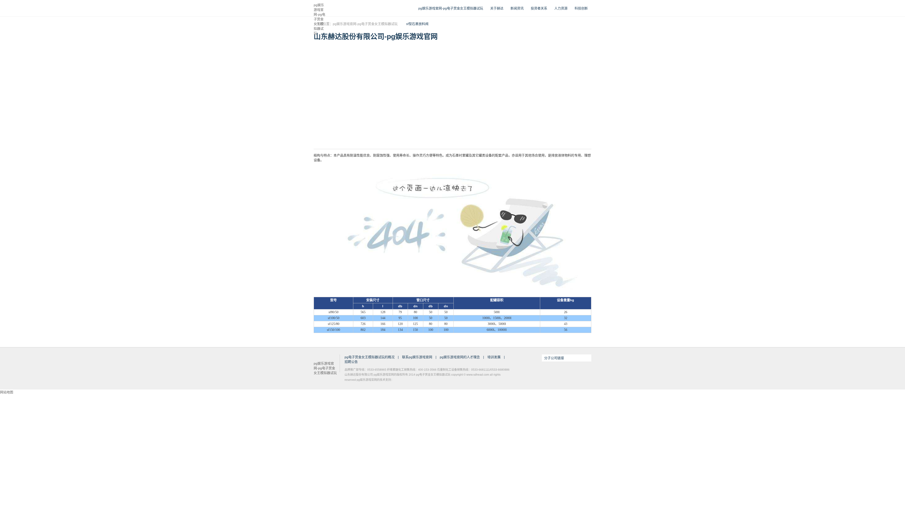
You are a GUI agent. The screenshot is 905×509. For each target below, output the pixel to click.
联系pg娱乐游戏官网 (417, 357)
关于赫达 (496, 8)
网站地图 (6, 392)
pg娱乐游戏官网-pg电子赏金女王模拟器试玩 (319, 8)
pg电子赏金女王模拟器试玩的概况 (370, 357)
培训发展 (494, 357)
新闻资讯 (517, 8)
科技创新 (581, 8)
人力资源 (561, 8)
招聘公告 (351, 362)
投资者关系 (539, 8)
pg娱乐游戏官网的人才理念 (460, 357)
